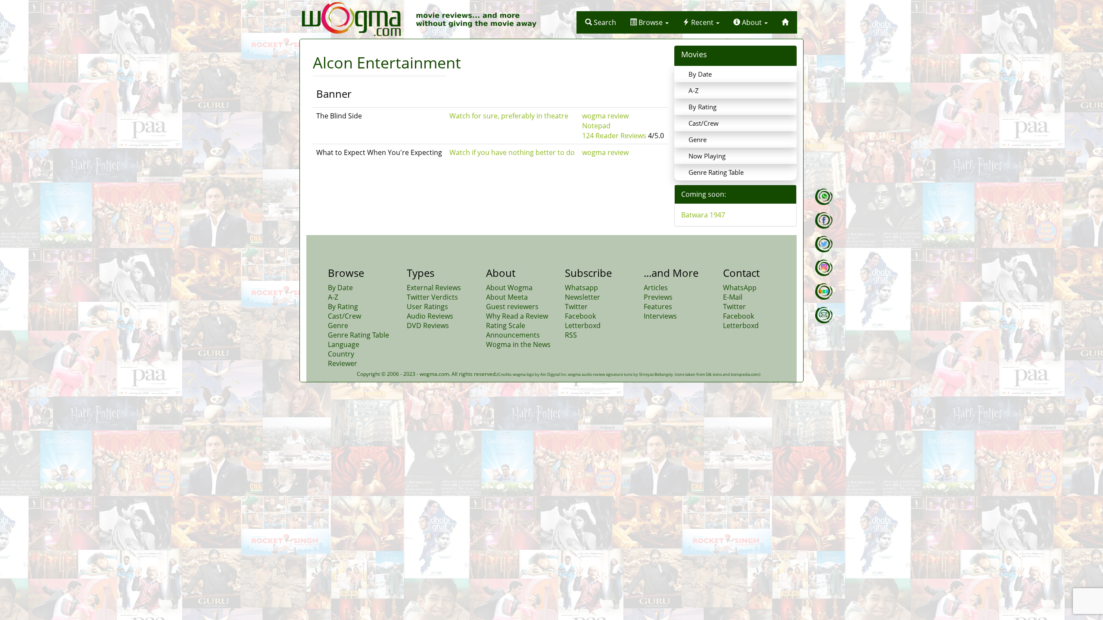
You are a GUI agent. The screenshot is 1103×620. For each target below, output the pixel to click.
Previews (658, 297)
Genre (698, 139)
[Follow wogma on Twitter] (824, 244)
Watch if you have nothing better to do (512, 152)
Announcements (513, 335)
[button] (601, 22)
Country (341, 354)
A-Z (694, 90)
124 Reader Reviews (614, 135)
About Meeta (507, 297)
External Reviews (434, 287)
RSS (571, 335)
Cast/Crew (704, 123)
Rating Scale (505, 325)
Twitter (576, 306)
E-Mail (732, 297)
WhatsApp (740, 287)
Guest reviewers (512, 306)
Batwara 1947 (703, 215)
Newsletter (582, 297)
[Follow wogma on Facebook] (824, 220)
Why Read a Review (517, 316)
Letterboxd (583, 325)
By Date (700, 74)
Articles (656, 287)
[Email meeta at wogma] (824, 315)
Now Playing (707, 156)
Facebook (580, 316)
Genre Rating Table (716, 172)
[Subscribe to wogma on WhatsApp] (824, 197)
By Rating (703, 106)
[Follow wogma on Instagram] (824, 268)
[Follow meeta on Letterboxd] (824, 291)
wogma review (605, 116)
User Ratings (427, 306)
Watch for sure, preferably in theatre (508, 116)
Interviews (660, 316)
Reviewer (342, 363)
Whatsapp (581, 287)
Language (343, 344)
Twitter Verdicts (432, 297)
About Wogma (509, 287)
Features (658, 306)
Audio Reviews (430, 316)
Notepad (596, 125)
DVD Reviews (428, 325)
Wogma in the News (518, 344)
